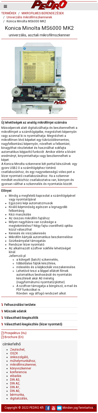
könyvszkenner (20, 368)
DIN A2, (15, 383)
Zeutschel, (17, 349)
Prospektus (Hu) (15, 333)
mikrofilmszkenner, (23, 364)
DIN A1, (15, 387)
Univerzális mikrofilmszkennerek (29, 17)
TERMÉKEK (8, 13)
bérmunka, (17, 394)
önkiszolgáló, (19, 357)
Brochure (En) (14, 337)
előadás (15, 376)
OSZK (14, 353)
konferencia (18, 372)
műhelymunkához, (23, 361)
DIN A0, (15, 391)
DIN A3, (15, 379)
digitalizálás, (19, 398)
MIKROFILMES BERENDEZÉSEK (43, 13)
